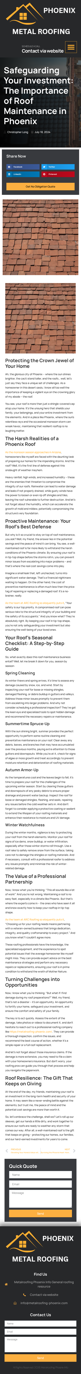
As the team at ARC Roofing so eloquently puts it (34, 603)
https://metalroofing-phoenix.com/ (31, 1031)
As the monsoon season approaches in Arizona (33, 452)
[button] (71, 47)
